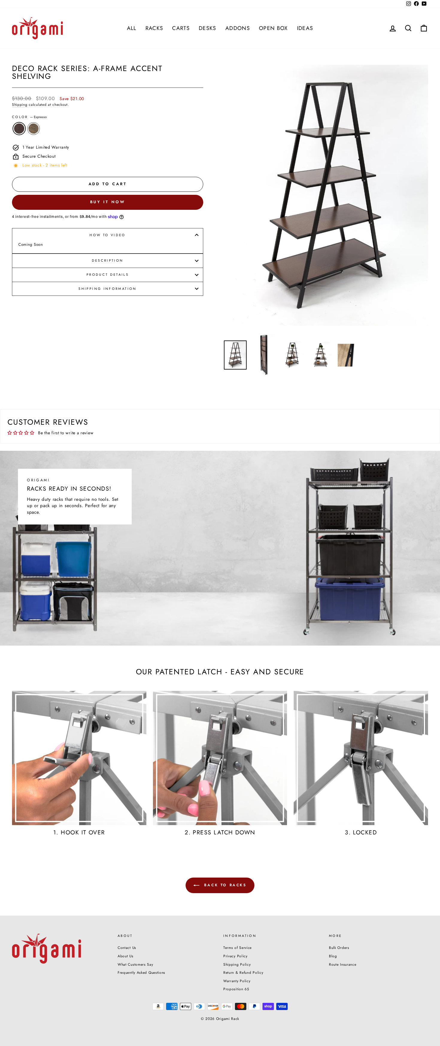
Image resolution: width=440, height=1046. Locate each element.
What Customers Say (135, 964)
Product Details (108, 274)
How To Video (107, 235)
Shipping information (107, 288)
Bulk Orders (339, 947)
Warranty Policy (237, 980)
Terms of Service (237, 947)
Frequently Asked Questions (141, 972)
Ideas (305, 28)
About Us (125, 955)
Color (29, 117)
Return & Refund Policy (243, 972)
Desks (207, 28)
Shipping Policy (237, 964)
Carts (181, 28)
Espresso (19, 129)
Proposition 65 (236, 988)
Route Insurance (342, 964)
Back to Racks (224, 884)
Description (108, 260)
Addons (237, 28)
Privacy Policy (235, 955)
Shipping (20, 104)
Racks (154, 28)
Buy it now (107, 202)
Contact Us (127, 947)
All (131, 28)
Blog (333, 955)
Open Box (273, 28)
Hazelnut (34, 129)
